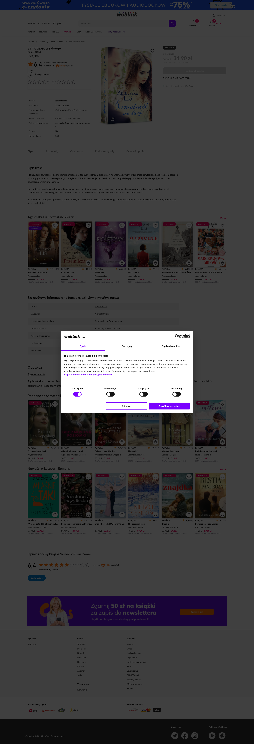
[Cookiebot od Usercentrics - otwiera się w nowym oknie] (177, 336)
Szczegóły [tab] (127, 346)
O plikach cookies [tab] (171, 346)
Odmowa (126, 406)
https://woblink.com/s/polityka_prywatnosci (88, 374)
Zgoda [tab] (83, 346)
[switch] (110, 394)
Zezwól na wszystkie (169, 406)
